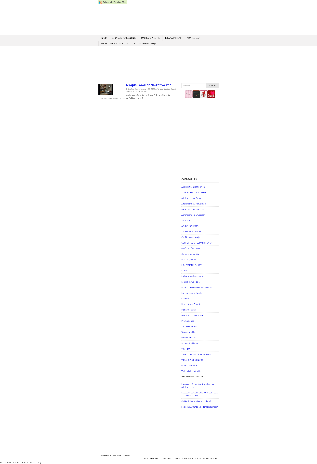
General (185, 298)
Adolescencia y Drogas (191, 198)
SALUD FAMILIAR (189, 326)
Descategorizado (189, 259)
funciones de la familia (191, 293)
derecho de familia (190, 254)
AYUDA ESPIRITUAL (190, 226)
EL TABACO (186, 270)
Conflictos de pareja (145, 43)
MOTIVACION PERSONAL (192, 315)
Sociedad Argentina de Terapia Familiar (199, 406)
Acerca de (154, 458)
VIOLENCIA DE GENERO (192, 360)
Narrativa (136, 91)
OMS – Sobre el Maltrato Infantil (196, 401)
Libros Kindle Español (191, 304)
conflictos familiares (190, 248)
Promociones (187, 321)
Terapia (144, 91)
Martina (131, 89)
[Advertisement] (173, 17)
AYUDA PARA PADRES (191, 231)
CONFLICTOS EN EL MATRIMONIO (196, 242)
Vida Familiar (193, 38)
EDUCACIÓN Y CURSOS (191, 265)
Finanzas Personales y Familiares (196, 287)
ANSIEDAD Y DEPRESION (192, 209)
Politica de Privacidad (191, 458)
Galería (177, 458)
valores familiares (189, 343)
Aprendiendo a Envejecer (193, 215)
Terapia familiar (173, 38)
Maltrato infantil (150, 38)
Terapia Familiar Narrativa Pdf (148, 85)
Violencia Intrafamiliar (191, 371)
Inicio (104, 38)
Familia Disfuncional (190, 281)
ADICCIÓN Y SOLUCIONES (193, 187)
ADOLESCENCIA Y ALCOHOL (194, 192)
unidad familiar (188, 337)
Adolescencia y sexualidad (115, 43)
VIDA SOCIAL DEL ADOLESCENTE (196, 354)
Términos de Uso (210, 458)
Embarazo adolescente (124, 38)
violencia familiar (189, 365)
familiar (129, 91)
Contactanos (166, 458)
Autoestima (186, 220)
